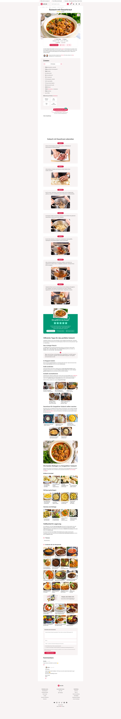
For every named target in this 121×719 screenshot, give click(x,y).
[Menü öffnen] (79, 4)
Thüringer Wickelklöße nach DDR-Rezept (64, 485)
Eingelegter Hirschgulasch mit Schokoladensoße (72, 580)
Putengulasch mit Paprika (48, 580)
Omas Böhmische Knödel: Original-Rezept (56, 485)
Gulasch (50, 7)
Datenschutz (49, 650)
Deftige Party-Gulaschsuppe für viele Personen (60, 625)
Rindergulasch (54, 7)
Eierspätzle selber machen (55, 503)
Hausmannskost (47, 540)
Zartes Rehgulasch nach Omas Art (55, 568)
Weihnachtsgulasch (70, 613)
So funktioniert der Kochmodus (60, 111)
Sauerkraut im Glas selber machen (59, 425)
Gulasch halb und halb (72, 592)
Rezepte (43, 7)
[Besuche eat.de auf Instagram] (57, 702)
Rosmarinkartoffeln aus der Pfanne (72, 502)
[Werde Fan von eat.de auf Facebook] (66, 702)
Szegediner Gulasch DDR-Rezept (65, 592)
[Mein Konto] (76, 4)
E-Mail (61, 690)
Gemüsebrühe (50, 89)
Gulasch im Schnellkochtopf (64, 568)
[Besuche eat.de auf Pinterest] (64, 702)
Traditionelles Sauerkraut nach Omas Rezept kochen (71, 424)
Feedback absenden (50, 652)
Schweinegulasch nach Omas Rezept (47, 568)
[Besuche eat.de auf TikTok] (61, 702)
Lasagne (45, 695)
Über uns (76, 692)
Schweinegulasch (73, 568)
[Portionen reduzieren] (44, 64)
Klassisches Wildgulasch (60, 580)
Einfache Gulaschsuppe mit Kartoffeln (47, 613)
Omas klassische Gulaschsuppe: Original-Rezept (60, 613)
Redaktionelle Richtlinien (76, 697)
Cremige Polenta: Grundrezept (64, 503)
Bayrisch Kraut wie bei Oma (64, 437)
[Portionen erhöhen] (61, 64)
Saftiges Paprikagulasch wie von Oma (48, 625)
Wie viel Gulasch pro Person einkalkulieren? (59, 391)
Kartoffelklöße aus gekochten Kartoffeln (47, 485)
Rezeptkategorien (45, 690)
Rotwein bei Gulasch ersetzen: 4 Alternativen (48, 391)
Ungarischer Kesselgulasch (72, 556)
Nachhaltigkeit (76, 695)
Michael (62, 55)
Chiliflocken (75, 375)
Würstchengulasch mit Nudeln (47, 592)
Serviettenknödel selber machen (73, 486)
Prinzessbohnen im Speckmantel (56, 520)
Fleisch (47, 7)
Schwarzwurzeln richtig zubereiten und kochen (73, 519)
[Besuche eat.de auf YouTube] (54, 702)
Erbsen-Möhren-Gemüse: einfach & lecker (64, 519)
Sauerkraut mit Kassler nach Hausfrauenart (54, 437)
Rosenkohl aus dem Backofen (47, 520)
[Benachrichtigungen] (73, 4)
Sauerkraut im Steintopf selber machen (48, 425)
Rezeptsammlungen (45, 692)
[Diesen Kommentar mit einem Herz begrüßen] (44, 664)
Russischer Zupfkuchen (45, 697)
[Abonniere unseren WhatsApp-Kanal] (59, 702)
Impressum (76, 690)
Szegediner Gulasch (47, 556)
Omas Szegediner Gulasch (55, 592)
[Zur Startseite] (44, 4)
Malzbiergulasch (70, 625)
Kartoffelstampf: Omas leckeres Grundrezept (47, 502)
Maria (73, 55)
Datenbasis (55, 95)
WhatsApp (61, 692)
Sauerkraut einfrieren (50, 410)
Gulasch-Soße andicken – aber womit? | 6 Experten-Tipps (65, 402)
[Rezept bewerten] (60, 323)
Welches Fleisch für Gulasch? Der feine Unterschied (52, 402)
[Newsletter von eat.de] (60, 598)
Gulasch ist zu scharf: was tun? (70, 391)
